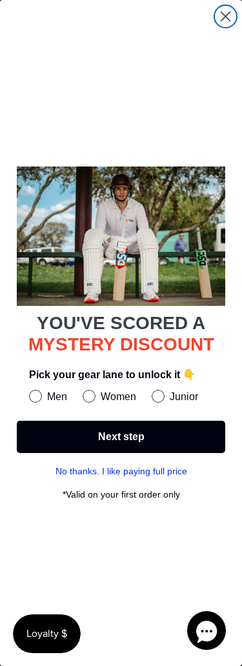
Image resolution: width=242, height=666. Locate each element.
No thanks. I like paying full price (121, 471)
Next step (121, 436)
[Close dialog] (225, 16)
